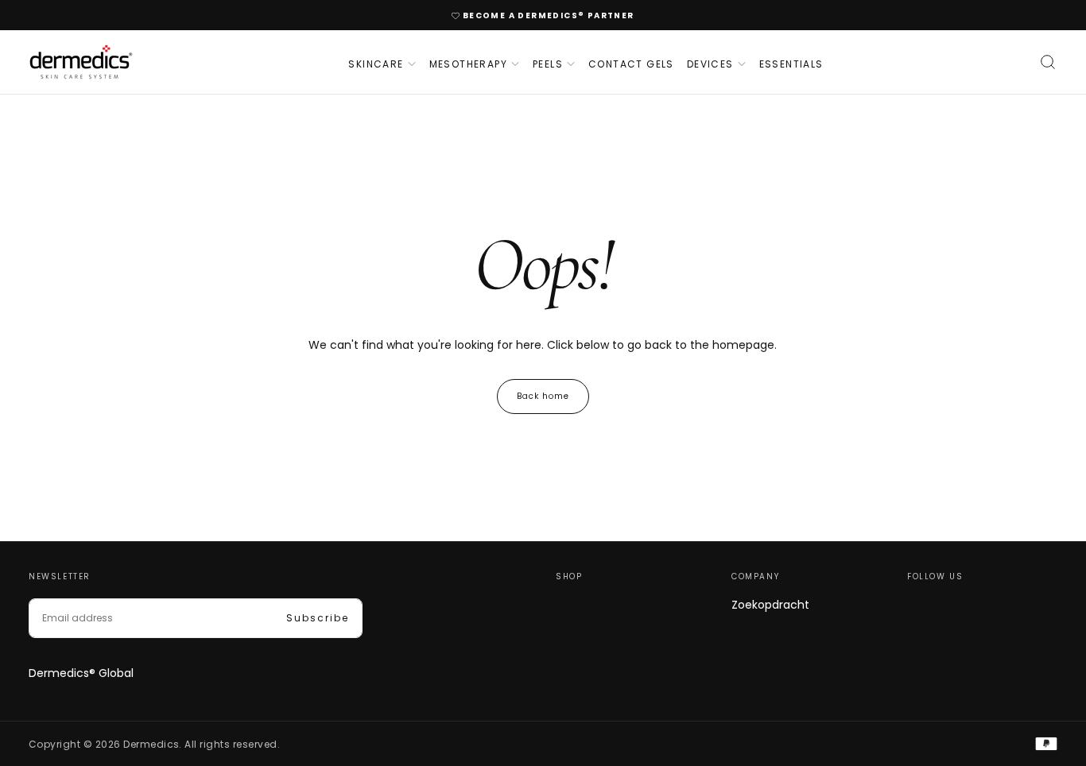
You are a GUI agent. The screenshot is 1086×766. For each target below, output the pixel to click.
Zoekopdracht (770, 605)
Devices (710, 64)
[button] (1047, 62)
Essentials (791, 64)
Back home (543, 396)
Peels (548, 64)
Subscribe (317, 618)
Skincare (375, 64)
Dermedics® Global (81, 673)
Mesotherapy (468, 64)
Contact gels (631, 64)
